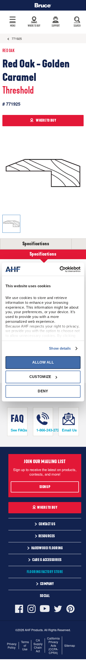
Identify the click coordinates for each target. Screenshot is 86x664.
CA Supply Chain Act (38, 645)
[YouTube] (45, 609)
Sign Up (44, 487)
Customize (40, 377)
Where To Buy (47, 507)
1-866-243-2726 (44, 430)
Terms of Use (25, 645)
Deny (43, 391)
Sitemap (69, 645)
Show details (60, 348)
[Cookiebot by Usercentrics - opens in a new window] (61, 269)
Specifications (35, 244)
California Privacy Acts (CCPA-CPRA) (53, 645)
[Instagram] (31, 609)
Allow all (43, 362)
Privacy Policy (11, 645)
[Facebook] (20, 609)
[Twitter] (58, 609)
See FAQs (19, 430)
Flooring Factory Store (45, 571)
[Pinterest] (70, 609)
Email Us (69, 430)
